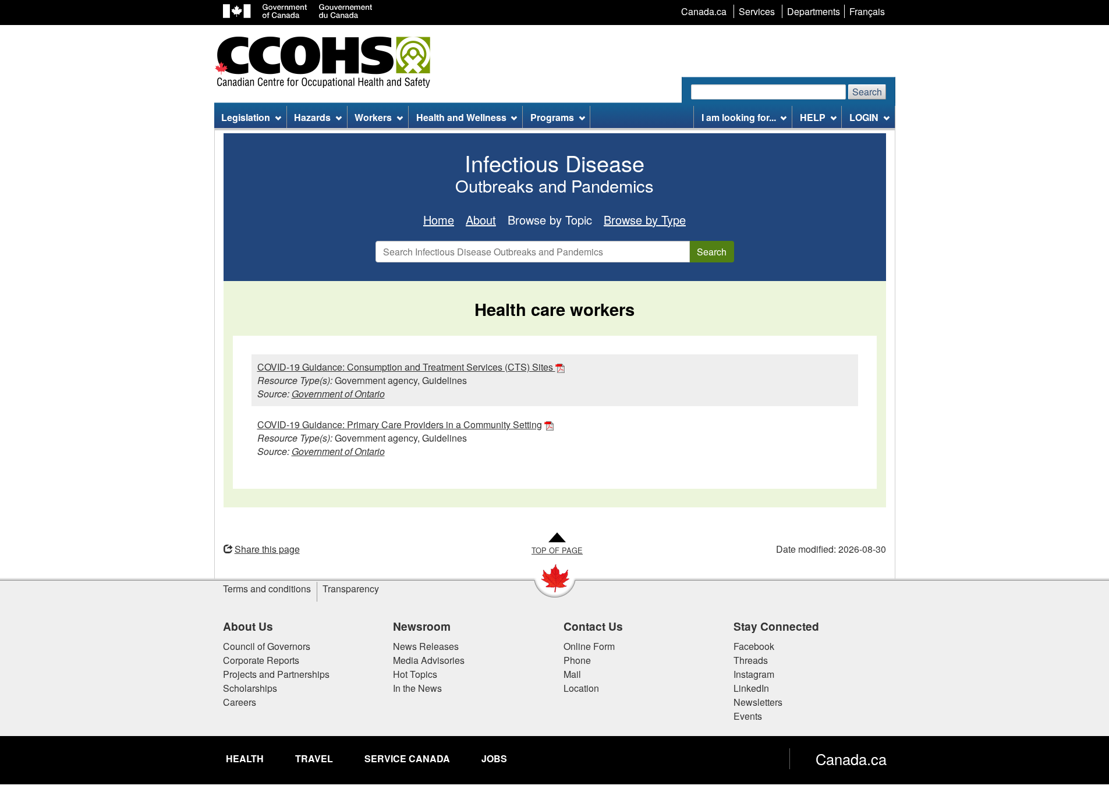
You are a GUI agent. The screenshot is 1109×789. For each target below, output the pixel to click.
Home (438, 219)
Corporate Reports (261, 660)
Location (581, 688)
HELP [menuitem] (812, 117)
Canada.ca (851, 758)
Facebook (754, 646)
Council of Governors (266, 646)
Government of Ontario (338, 393)
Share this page (267, 549)
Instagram (754, 674)
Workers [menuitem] (373, 117)
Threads (751, 660)
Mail (572, 674)
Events (748, 716)
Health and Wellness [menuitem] (461, 117)
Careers (239, 702)
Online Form (589, 646)
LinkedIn (751, 688)
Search (867, 91)
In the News (417, 688)
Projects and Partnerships (276, 674)
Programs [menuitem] (552, 117)
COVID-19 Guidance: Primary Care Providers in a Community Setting (399, 424)
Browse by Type (645, 219)
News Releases (426, 646)
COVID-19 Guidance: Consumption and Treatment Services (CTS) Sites (406, 367)
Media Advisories (429, 660)
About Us (248, 626)
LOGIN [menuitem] (863, 117)
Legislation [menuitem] (245, 117)
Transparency (351, 588)
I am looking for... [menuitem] (738, 117)
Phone (577, 660)
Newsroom (422, 626)
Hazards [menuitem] (312, 117)
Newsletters (758, 702)
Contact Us (593, 626)
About (481, 219)
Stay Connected (776, 626)
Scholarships (250, 688)
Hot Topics (415, 674)
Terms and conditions (267, 588)
